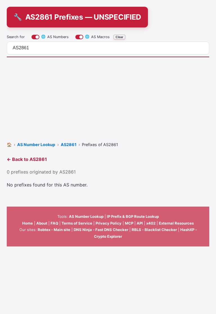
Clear (119, 37)
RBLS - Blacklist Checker (154, 229)
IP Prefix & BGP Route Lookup (133, 216)
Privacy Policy (109, 223)
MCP (129, 223)
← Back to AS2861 (27, 159)
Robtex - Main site (54, 229)
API (140, 223)
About (41, 223)
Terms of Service (77, 223)
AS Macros (97, 36)
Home (27, 223)
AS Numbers (55, 36)
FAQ (54, 223)
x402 (151, 223)
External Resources (176, 223)
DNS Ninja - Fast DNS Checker (101, 229)
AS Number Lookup (86, 216)
